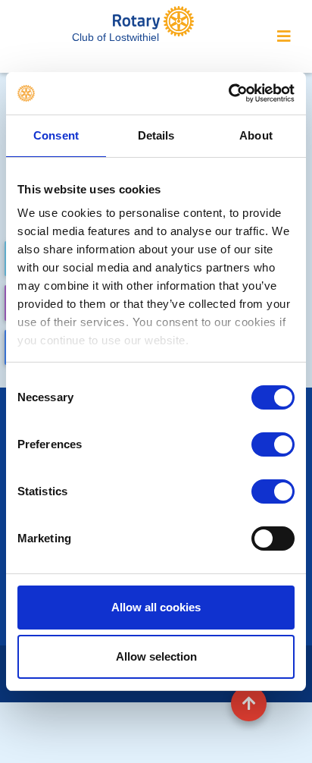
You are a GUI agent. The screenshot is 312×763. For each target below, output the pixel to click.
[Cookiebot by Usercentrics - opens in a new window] (228, 93)
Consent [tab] (56, 135)
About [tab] (256, 135)
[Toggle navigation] (284, 36)
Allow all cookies (156, 607)
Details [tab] (156, 135)
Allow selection (156, 656)
